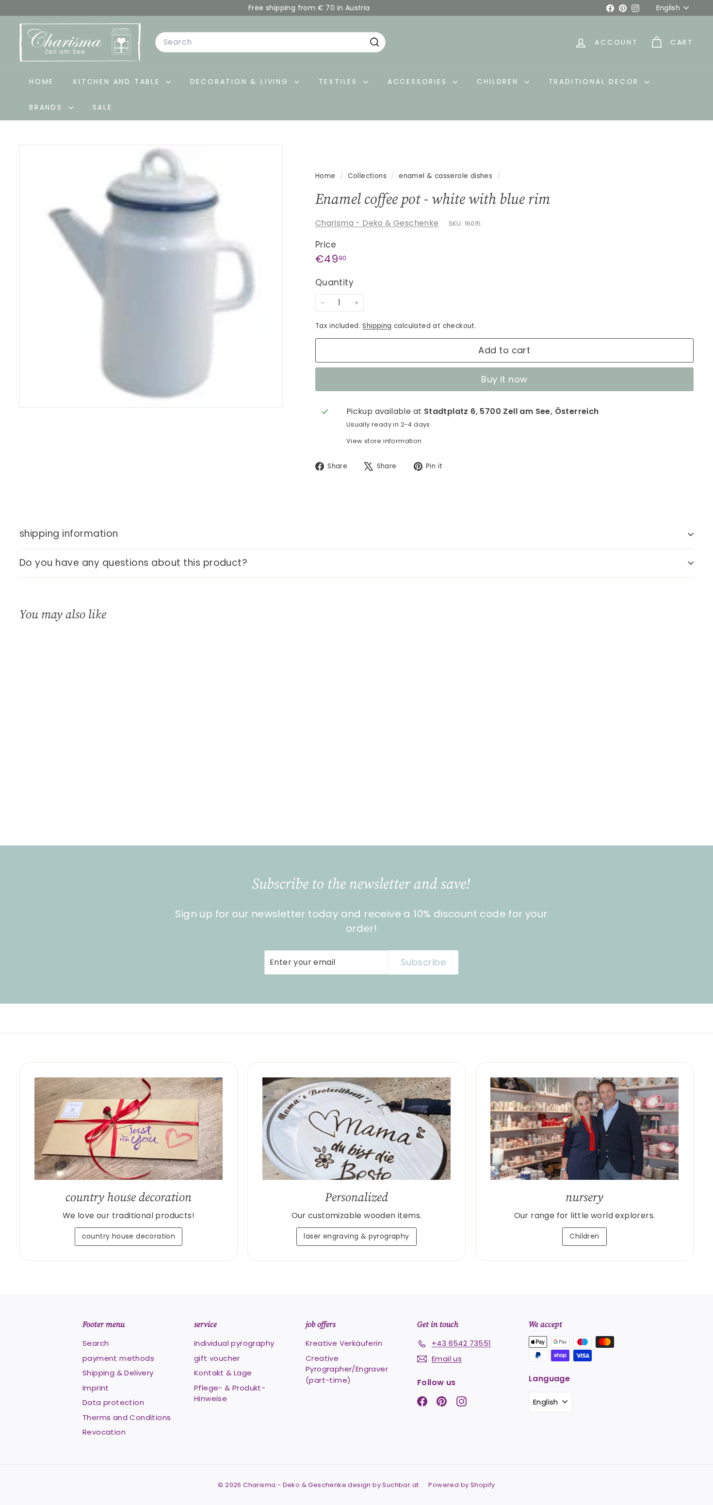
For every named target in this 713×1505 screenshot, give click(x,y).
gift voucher (217, 1358)
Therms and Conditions (126, 1417)
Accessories (419, 81)
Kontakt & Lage (223, 1373)
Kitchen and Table (118, 81)
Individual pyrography (234, 1343)
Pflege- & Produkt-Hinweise (229, 1393)
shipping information (68, 533)
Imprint (95, 1388)
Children (499, 81)
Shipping (376, 326)
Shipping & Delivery (118, 1373)
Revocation (104, 1432)
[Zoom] (151, 276)
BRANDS (47, 107)
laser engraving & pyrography (356, 1236)
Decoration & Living (241, 81)
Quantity (334, 282)
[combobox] (270, 42)
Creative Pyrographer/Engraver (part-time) (347, 1369)
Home (41, 81)
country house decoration (129, 1236)
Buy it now (504, 379)
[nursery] (584, 1128)
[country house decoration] (128, 1128)
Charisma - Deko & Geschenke (377, 223)
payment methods (118, 1358)
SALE (103, 107)
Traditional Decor (595, 81)
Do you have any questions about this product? (133, 562)
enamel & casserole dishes (445, 176)
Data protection (113, 1402)
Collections (368, 176)
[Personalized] (356, 1128)
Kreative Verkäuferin (344, 1343)
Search (95, 1343)
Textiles (340, 81)
